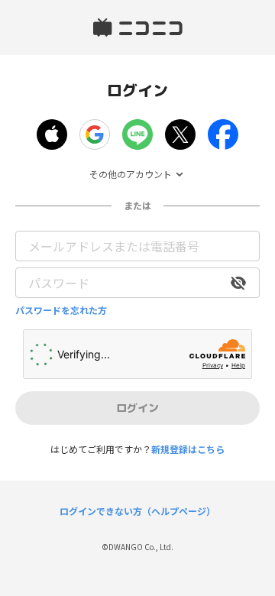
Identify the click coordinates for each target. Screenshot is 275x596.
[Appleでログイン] (52, 134)
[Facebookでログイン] (223, 134)
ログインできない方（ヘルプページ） (137, 511)
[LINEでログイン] (137, 134)
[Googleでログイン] (94, 134)
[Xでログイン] (180, 134)
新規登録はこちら (188, 448)
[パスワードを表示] (238, 283)
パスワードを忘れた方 (61, 310)
